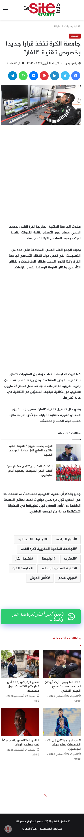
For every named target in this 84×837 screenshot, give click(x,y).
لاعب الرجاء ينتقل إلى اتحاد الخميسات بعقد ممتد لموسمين (62, 745)
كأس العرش (39, 578)
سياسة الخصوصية (51, 828)
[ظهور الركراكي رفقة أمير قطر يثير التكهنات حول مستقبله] (20, 664)
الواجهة (48, 559)
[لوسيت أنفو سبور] (42, 10)
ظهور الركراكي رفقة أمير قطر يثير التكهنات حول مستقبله (23, 686)
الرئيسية (72, 26)
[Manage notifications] (8, 828)
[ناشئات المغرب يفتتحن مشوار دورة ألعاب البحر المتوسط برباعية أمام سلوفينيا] (68, 472)
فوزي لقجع (66, 578)
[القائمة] (5, 12)
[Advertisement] (42, 173)
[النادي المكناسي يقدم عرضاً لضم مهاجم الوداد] (20, 722)
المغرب (69, 559)
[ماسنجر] (33, 75)
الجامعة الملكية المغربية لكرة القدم (48, 549)
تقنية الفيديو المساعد (58, 568)
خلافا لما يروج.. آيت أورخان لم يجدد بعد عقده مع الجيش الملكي (63, 686)
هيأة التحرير (29, 828)
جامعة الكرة (21, 568)
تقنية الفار (23, 559)
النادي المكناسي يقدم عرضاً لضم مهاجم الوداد (20, 742)
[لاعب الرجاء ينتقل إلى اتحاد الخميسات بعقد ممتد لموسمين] (62, 722)
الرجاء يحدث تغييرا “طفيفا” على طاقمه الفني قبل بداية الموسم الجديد (31, 450)
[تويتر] (65, 75)
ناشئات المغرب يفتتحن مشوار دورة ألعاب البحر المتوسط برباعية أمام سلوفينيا (30, 471)
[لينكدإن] (54, 75)
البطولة (58, 26)
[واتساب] (23, 75)
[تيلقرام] (12, 75)
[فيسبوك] (75, 75)
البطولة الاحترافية (31, 539)
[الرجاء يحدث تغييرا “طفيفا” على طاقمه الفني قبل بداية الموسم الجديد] (68, 452)
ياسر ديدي (71, 63)
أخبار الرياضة (65, 539)
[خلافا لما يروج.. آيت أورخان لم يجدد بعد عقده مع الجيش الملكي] (62, 664)
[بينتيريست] (44, 75)
